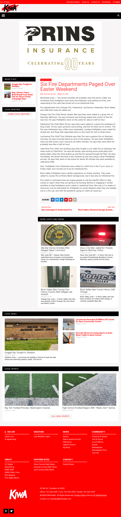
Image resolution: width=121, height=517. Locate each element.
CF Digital (116, 2)
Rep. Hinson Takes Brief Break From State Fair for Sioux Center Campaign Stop (22, 95)
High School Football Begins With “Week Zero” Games (88, 408)
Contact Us (95, 2)
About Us (85, 2)
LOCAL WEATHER (12, 109)
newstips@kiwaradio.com (60, 499)
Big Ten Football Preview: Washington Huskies (27, 408)
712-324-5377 (89, 492)
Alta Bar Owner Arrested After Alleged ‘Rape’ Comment (55, 249)
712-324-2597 (52, 492)
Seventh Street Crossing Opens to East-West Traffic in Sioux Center (94, 334)
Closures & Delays (73, 2)
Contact (68, 459)
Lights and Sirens (46, 80)
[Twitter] (11, 511)
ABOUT (8, 459)
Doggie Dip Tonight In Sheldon (22, 85)
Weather (39, 432)
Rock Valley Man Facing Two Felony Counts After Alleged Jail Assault (56, 291)
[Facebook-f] (6, 511)
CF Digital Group (100, 495)
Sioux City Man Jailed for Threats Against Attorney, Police (96, 249)
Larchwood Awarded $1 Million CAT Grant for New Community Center (95, 320)
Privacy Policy (80, 495)
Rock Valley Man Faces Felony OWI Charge (97, 290)
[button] (3, 15)
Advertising (106, 2)
